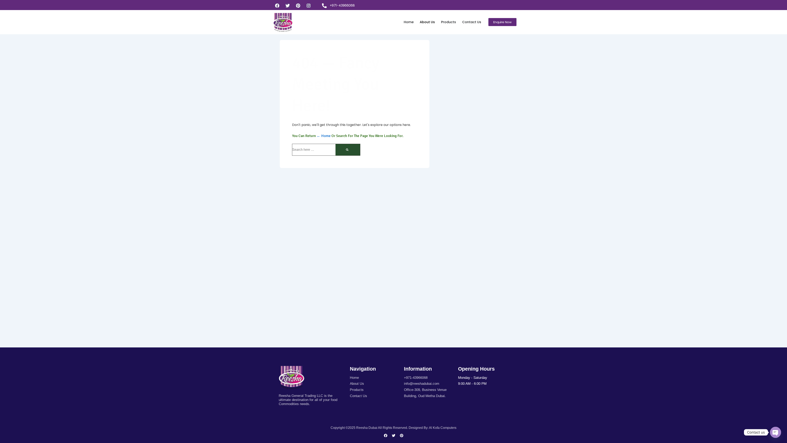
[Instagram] (308, 5)
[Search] (347, 149)
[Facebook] (277, 5)
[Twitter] (287, 5)
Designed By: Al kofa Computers (432, 427)
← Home (324, 136)
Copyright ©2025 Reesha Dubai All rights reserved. (370, 427)
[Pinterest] (298, 5)
